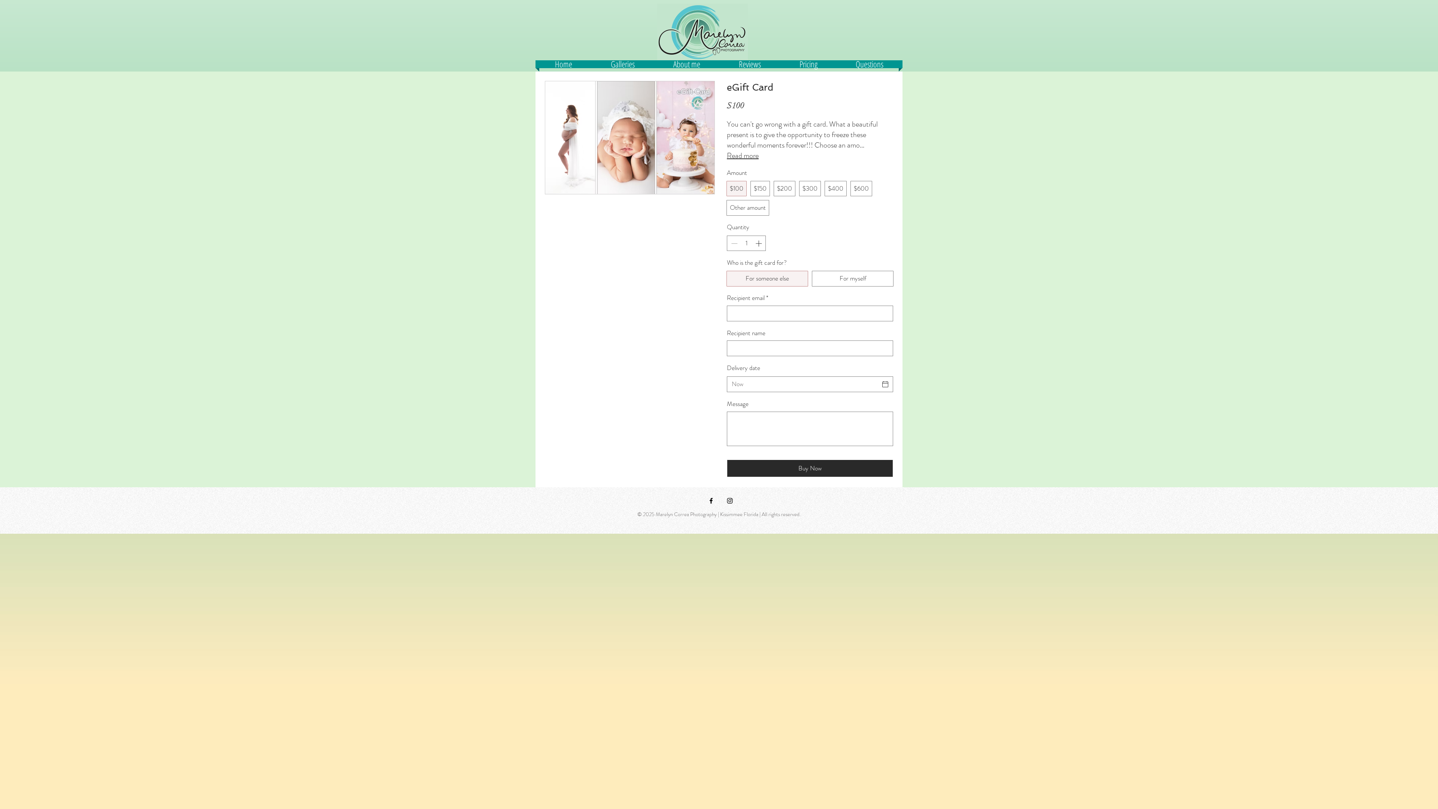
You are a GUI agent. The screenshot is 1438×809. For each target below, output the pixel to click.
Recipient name (746, 333)
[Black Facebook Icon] (711, 501)
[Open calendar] (885, 384)
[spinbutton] (746, 243)
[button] (686, 64)
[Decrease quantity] (733, 243)
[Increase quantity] (759, 243)
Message (738, 404)
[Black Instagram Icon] (730, 501)
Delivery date (743, 367)
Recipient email (747, 298)
